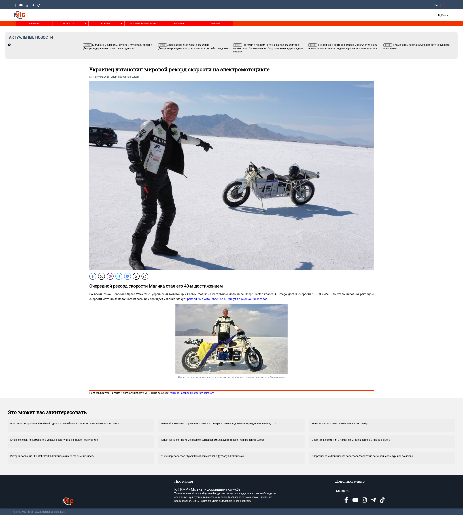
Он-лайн (215, 23)
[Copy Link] (144, 276)
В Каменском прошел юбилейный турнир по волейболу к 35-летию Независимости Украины (65, 423)
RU (444, 5)
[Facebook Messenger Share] (127, 276)
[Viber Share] (110, 276)
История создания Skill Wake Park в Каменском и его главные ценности (52, 456)
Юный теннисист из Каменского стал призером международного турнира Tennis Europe (212, 439)
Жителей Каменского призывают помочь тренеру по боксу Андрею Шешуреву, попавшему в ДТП (218, 423)
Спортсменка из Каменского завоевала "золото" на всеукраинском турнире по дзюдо (362, 456)
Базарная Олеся (129, 76)
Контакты (343, 491)
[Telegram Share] (118, 276)
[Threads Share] (136, 276)
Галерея (179, 23)
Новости (68, 23)
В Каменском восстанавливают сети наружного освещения (416, 46)
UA (436, 5)
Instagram (197, 392)
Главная (34, 23)
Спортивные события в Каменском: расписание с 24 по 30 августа (351, 439)
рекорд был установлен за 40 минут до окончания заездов (227, 299)
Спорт (114, 76)
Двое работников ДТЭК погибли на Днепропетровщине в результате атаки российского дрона (193, 46)
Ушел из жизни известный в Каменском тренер (340, 423)
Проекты (104, 23)
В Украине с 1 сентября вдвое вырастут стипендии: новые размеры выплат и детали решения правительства (343, 46)
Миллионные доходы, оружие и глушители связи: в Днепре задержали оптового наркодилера (117, 46)
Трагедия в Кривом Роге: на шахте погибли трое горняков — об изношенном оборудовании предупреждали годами (268, 48)
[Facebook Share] (92, 276)
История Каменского (142, 23)
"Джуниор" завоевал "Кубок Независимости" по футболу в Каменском (202, 456)
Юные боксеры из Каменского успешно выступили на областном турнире (54, 439)
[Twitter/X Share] (101, 276)
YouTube (174, 392)
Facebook (185, 392)
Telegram (209, 392)
